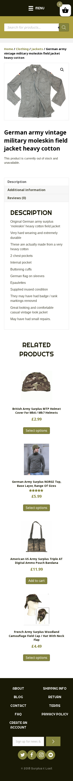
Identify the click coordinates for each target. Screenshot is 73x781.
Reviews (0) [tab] (17, 198)
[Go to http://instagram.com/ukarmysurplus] (41, 755)
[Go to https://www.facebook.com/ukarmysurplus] (31, 755)
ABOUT (18, 688)
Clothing (22, 49)
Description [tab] (17, 181)
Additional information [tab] (26, 190)
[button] (62, 69)
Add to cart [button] (36, 580)
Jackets (37, 49)
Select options (36, 430)
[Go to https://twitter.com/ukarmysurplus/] (22, 755)
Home (8, 49)
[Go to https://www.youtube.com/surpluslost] (50, 755)
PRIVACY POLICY (55, 714)
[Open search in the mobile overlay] (36, 27)
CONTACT (18, 706)
